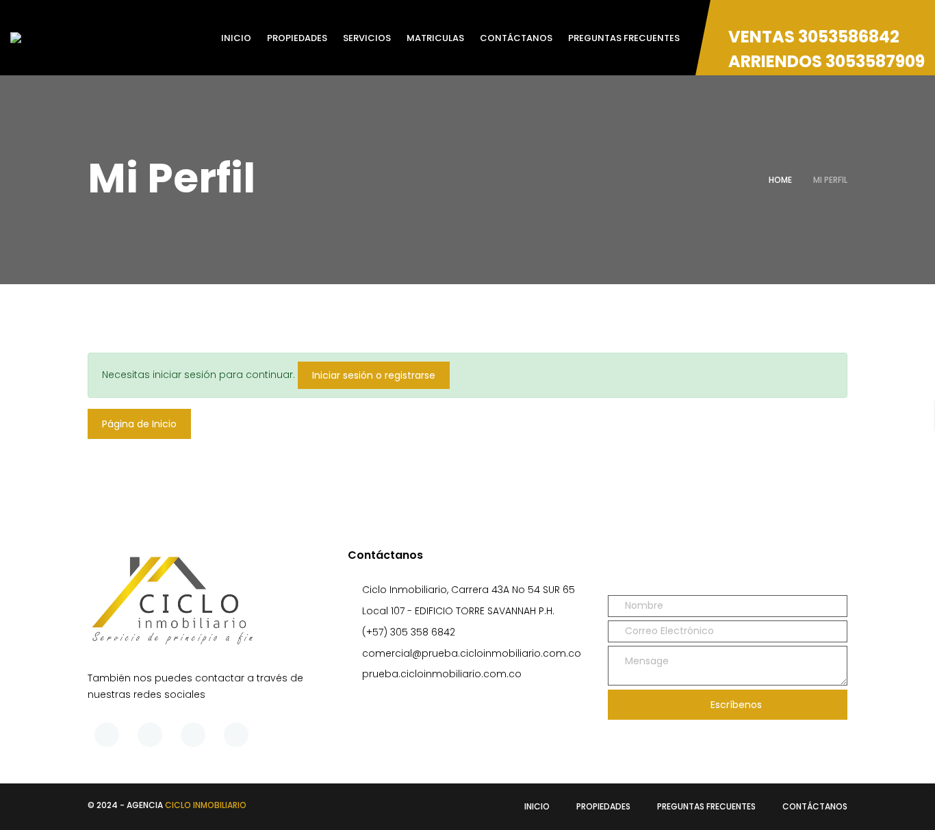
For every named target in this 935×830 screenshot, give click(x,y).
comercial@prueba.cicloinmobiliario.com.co (471, 653)
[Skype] (193, 734)
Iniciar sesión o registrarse (373, 375)
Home (780, 180)
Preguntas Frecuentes (706, 806)
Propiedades (603, 806)
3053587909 (875, 61)
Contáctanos (814, 806)
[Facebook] (107, 734)
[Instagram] (236, 734)
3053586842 (848, 36)
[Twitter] (150, 734)
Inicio (537, 806)
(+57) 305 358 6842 (408, 632)
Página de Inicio (139, 424)
